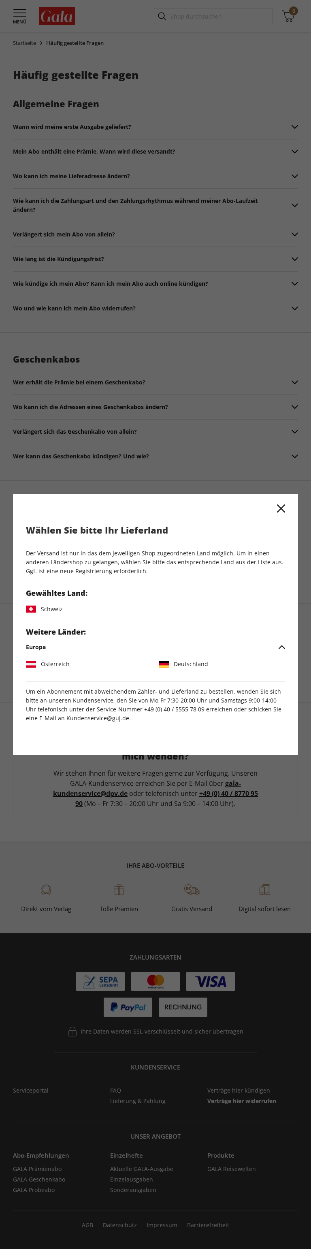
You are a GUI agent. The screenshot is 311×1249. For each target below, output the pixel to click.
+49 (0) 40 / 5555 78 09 (174, 709)
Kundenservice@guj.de (97, 718)
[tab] (155, 647)
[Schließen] (281, 508)
